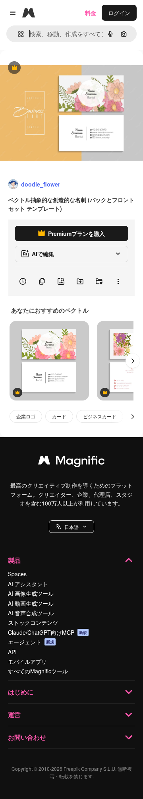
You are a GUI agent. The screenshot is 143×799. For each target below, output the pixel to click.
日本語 (71, 526)
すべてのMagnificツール (38, 671)
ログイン (119, 13)
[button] (71, 526)
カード (59, 416)
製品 (14, 560)
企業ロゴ (25, 416)
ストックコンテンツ (33, 622)
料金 (90, 13)
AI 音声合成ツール (31, 613)
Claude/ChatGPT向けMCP (47, 632)
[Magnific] (71, 462)
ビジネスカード (99, 416)
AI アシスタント (28, 584)
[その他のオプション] (118, 282)
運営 (14, 714)
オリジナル (55, 68)
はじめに (20, 691)
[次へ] (133, 360)
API (12, 652)
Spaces (17, 574)
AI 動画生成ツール (31, 603)
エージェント (31, 642)
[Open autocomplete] (18, 34)
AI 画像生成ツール (31, 593)
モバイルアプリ (27, 661)
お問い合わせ (27, 737)
